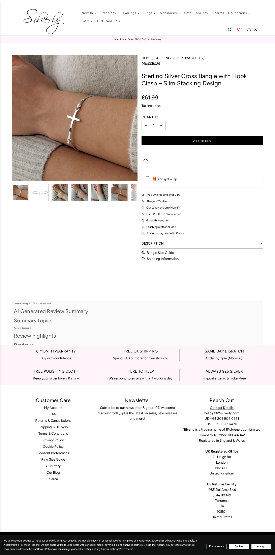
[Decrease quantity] (146, 125)
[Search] (229, 29)
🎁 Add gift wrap (165, 179)
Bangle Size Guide (160, 253)
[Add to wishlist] (146, 161)
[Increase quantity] (161, 125)
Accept (261, 546)
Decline (239, 546)
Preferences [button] (125, 549)
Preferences (216, 546)
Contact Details (222, 408)
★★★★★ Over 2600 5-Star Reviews (137, 39)
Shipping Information (163, 259)
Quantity (150, 117)
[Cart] (249, 29)
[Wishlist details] (239, 29)
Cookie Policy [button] (44, 549)
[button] (15, 118)
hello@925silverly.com (221, 413)
